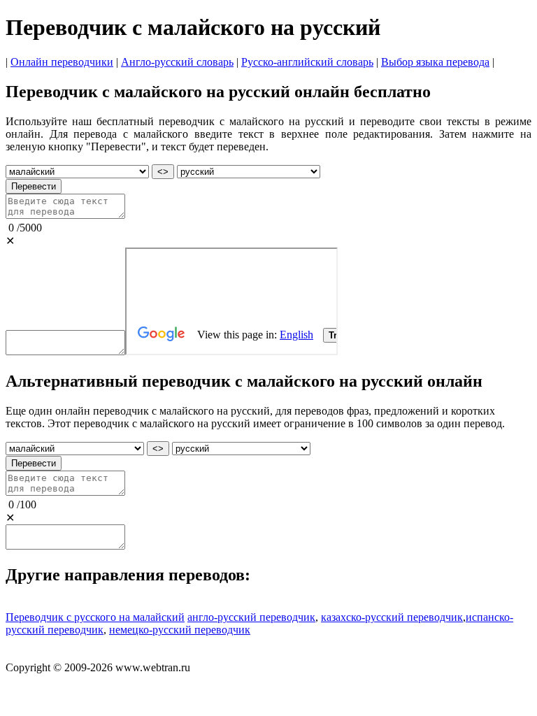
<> (163, 171)
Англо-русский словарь (177, 62)
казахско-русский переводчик (392, 617)
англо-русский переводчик (251, 617)
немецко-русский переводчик (179, 630)
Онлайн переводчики (61, 62)
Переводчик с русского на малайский (95, 617)
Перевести (33, 186)
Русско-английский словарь (307, 62)
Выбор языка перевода (435, 62)
